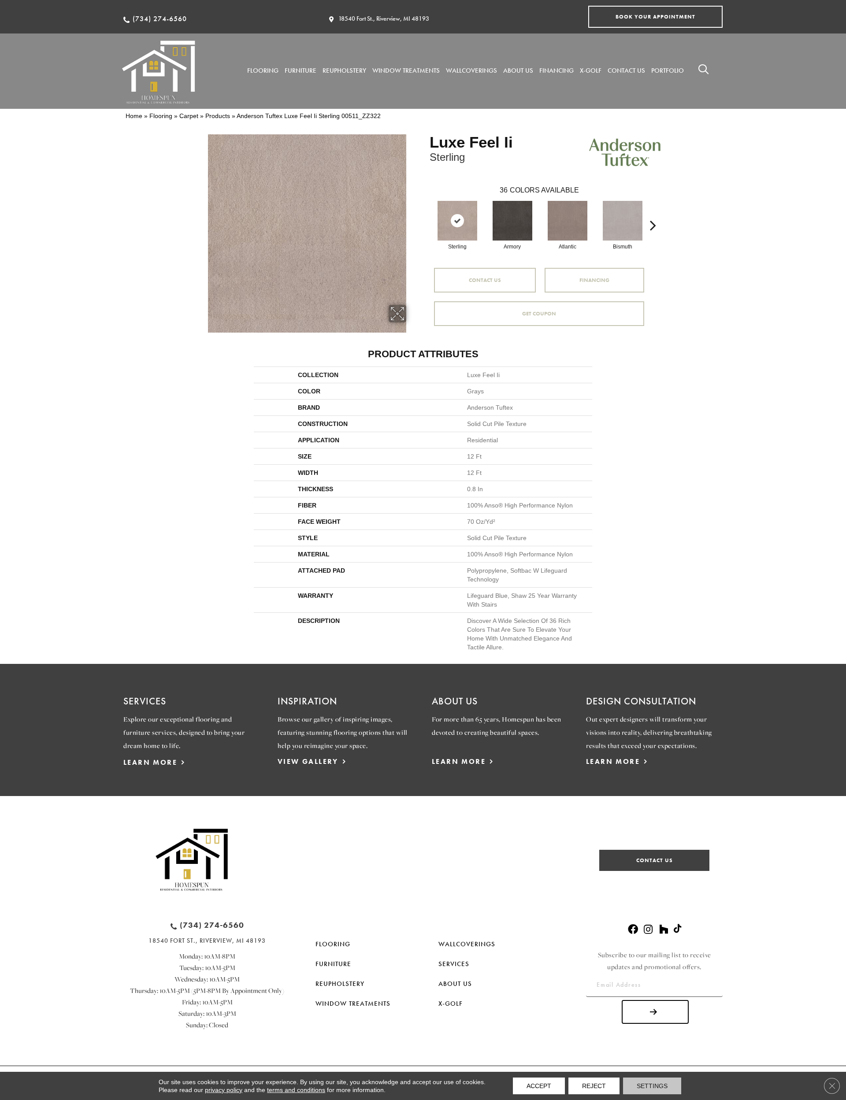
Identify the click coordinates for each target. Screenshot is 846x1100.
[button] (655, 17)
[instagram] (648, 929)
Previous (425, 211)
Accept (539, 1085)
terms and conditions (296, 1089)
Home (134, 115)
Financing (594, 280)
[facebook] (633, 929)
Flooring (160, 115)
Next (653, 211)
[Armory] (512, 221)
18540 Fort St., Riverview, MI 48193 (383, 18)
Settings (652, 1085)
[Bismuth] (623, 221)
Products (217, 115)
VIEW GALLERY (308, 761)
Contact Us (485, 280)
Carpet (188, 115)
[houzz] (663, 929)
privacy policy (223, 1089)
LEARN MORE (150, 762)
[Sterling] (457, 221)
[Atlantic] (567, 221)
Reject (594, 1085)
